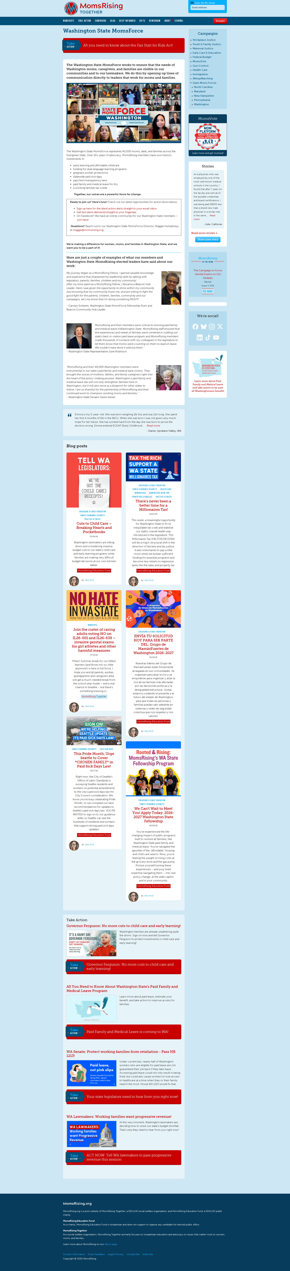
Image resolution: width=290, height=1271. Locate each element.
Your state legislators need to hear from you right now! (132, 1096)
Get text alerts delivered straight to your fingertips (106, 212)
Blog (112, 20)
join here (82, 219)
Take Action (84, 20)
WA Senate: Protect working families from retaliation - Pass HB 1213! (120, 1054)
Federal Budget (202, 57)
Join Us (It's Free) (205, 3)
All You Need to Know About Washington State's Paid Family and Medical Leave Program (122, 988)
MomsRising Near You (159, 493)
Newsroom (154, 20)
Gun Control (200, 65)
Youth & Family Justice (207, 44)
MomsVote (68, 20)
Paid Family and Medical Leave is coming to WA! (127, 1032)
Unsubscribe (133, 1254)
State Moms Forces (204, 82)
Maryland (199, 91)
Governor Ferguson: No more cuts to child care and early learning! (123, 926)
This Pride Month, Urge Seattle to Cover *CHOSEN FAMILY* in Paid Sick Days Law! (94, 760)
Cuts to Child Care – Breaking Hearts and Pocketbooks (94, 527)
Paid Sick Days (106, 749)
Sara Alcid (89, 580)
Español (179, 20)
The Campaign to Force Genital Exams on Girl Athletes (208, 274)
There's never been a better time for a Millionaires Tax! (153, 505)
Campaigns (100, 20)
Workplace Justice (204, 39)
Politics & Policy (93, 519)
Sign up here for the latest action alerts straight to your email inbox (117, 208)
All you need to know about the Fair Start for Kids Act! (128, 45)
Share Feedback (96, 1254)
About (167, 20)
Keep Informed (127, 20)
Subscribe (147, 1254)
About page (111, 1244)
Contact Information (74, 1254)
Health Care (166, 489)
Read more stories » (204, 233)
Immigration (200, 74)
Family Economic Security (92, 515)
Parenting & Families (142, 496)
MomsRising (140, 493)
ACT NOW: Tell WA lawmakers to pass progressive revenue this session (129, 1157)
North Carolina (203, 87)
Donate (220, 20)
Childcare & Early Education (92, 511)
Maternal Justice (203, 48)
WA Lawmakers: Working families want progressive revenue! (118, 1116)
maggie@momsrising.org (88, 230)
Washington (201, 104)
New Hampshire (204, 95)
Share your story (208, 239)
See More (208, 291)
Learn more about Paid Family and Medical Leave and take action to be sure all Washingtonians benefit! (208, 386)
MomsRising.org (96, 8)
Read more (153, 425)
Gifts (142, 20)
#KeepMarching (203, 78)
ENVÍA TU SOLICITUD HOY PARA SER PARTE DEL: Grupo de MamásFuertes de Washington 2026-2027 (153, 644)
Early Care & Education (207, 52)
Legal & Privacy (116, 1254)
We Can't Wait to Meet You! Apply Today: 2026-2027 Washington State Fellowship (153, 814)
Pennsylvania (202, 100)
